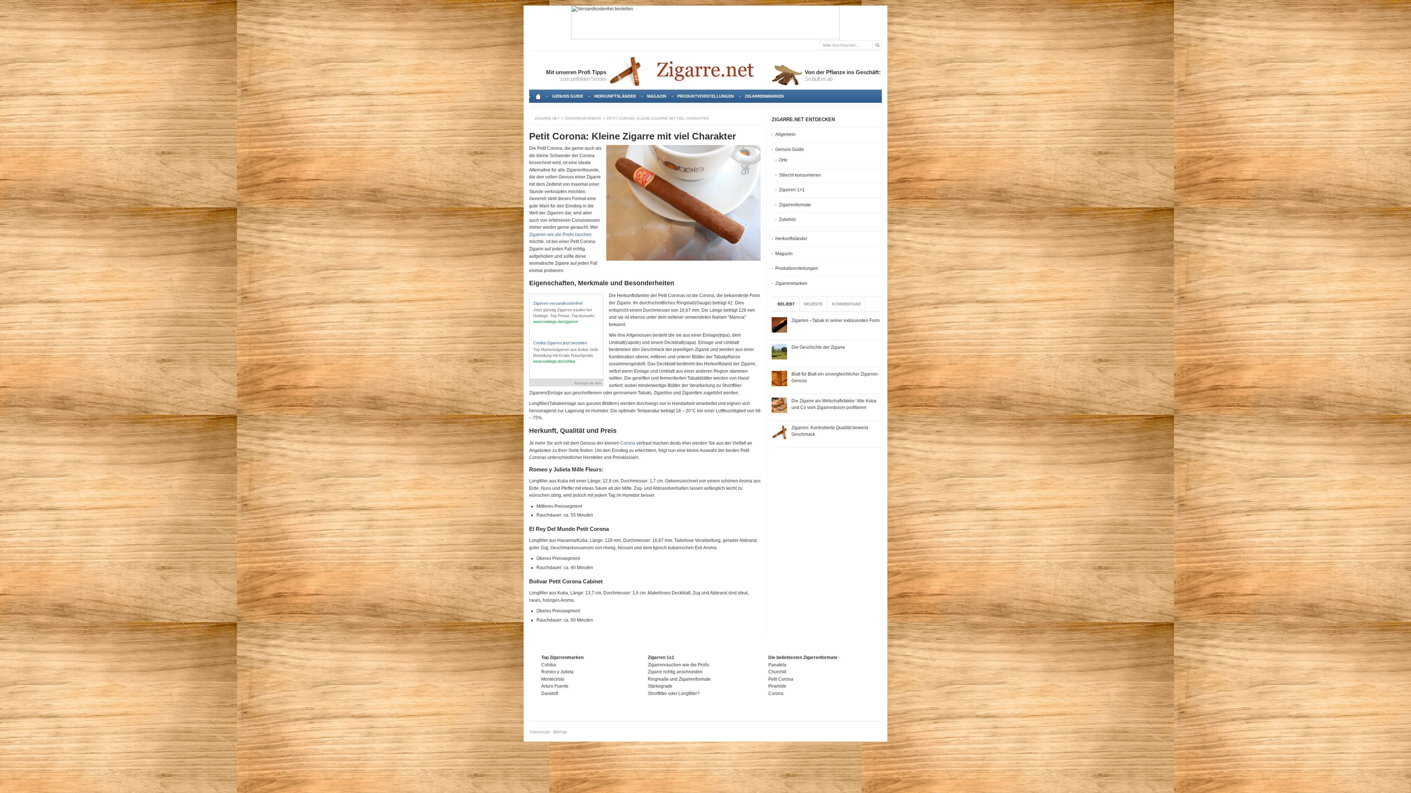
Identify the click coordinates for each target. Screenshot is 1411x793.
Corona (627, 443)
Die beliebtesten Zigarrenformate (802, 657)
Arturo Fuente (554, 686)
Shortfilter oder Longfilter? (674, 693)
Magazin (656, 96)
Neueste (813, 304)
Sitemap (560, 731)
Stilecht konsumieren (800, 175)
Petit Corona (780, 679)
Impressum (540, 731)
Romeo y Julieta (557, 671)
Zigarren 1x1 (661, 657)
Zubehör (787, 219)
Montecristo (552, 679)
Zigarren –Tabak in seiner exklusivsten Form (835, 320)
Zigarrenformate (583, 118)
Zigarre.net (547, 118)
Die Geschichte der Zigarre (818, 347)
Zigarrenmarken (764, 96)
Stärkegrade (660, 686)
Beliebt (786, 304)
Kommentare (846, 304)
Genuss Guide (569, 98)
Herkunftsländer (615, 96)
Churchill (777, 671)
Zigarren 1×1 (792, 189)
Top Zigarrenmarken (562, 657)
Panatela (777, 664)
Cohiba (548, 664)
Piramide (777, 686)
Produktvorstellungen (705, 96)
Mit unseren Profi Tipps (576, 72)
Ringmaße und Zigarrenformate (679, 679)
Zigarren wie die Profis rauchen (560, 234)
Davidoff (549, 693)
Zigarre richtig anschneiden (675, 671)
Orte (783, 160)
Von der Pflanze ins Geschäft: (843, 72)
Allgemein (785, 134)
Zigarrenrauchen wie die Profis (678, 664)
